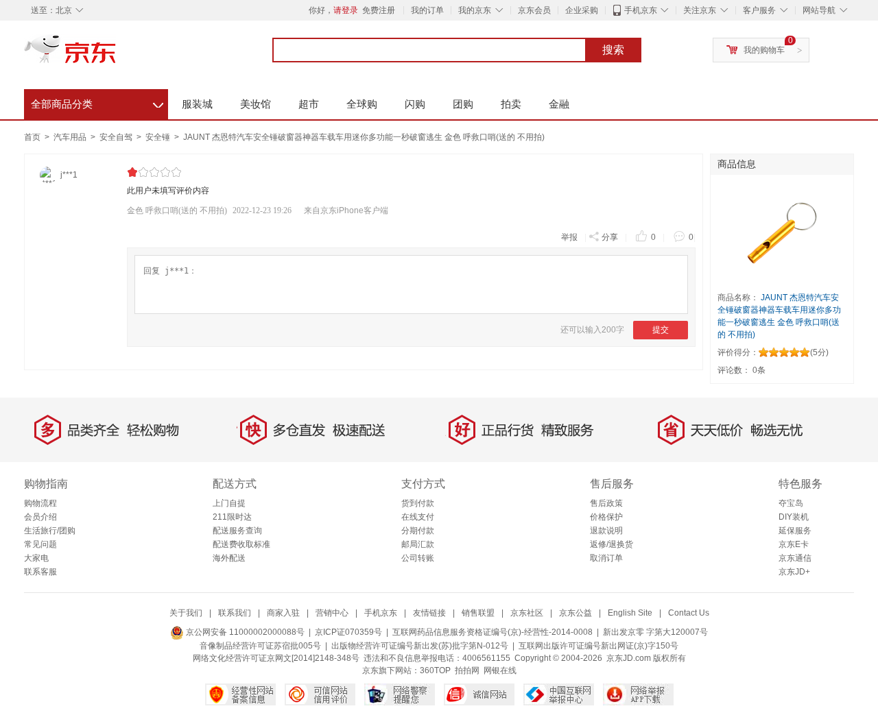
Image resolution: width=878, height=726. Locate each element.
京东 (116, 54)
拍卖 (511, 104)
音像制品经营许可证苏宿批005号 (260, 646)
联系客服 (40, 572)
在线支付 (417, 517)
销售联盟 (478, 613)
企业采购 (581, 10)
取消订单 (606, 558)
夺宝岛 (791, 503)
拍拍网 (467, 670)
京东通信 (795, 558)
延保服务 (795, 530)
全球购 (361, 104)
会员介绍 (40, 517)
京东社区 (526, 613)
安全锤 (158, 137)
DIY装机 (794, 517)
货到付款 (417, 503)
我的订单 (427, 10)
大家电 (36, 558)
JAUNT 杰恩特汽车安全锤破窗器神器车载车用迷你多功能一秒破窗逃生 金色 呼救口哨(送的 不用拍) (364, 137)
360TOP (435, 670)
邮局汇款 (417, 544)
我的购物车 (764, 50)
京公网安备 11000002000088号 (244, 632)
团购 (463, 104)
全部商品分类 (97, 102)
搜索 (613, 50)
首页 (32, 137)
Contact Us (688, 613)
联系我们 (234, 613)
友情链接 (429, 613)
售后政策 (606, 503)
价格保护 (606, 517)
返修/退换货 (611, 544)
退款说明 (606, 530)
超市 (308, 104)
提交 (660, 330)
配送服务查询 (237, 530)
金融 (559, 104)
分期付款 (417, 530)
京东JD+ (794, 572)
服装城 (197, 104)
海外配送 (229, 558)
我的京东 (474, 10)
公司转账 (417, 558)
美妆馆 (255, 104)
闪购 (415, 104)
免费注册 (378, 10)
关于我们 (185, 613)
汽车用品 (71, 137)
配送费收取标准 (241, 544)
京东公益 (575, 613)
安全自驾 (116, 137)
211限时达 (232, 517)
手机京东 (640, 10)
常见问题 (40, 544)
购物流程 (40, 503)
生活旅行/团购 (49, 530)
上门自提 (229, 503)
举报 (569, 237)
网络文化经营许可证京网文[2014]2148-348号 (276, 658)
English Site (630, 613)
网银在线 (500, 670)
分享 (610, 237)
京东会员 (534, 10)
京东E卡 (794, 544)
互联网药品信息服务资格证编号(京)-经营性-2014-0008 (492, 632)
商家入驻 (283, 613)
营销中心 (332, 613)
